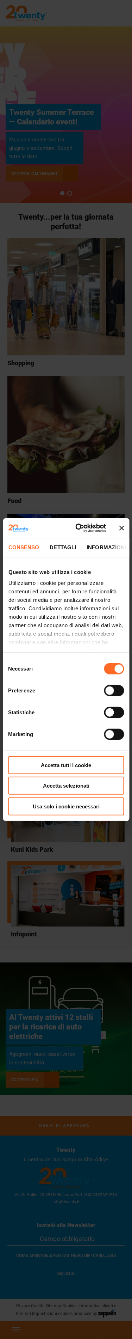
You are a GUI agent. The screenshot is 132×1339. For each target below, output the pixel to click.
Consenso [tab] (23, 547)
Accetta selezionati (66, 786)
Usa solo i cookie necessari (66, 806)
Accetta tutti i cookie (66, 765)
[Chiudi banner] (121, 528)
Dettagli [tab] (63, 547)
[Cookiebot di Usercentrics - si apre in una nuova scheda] (78, 528)
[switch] (114, 690)
